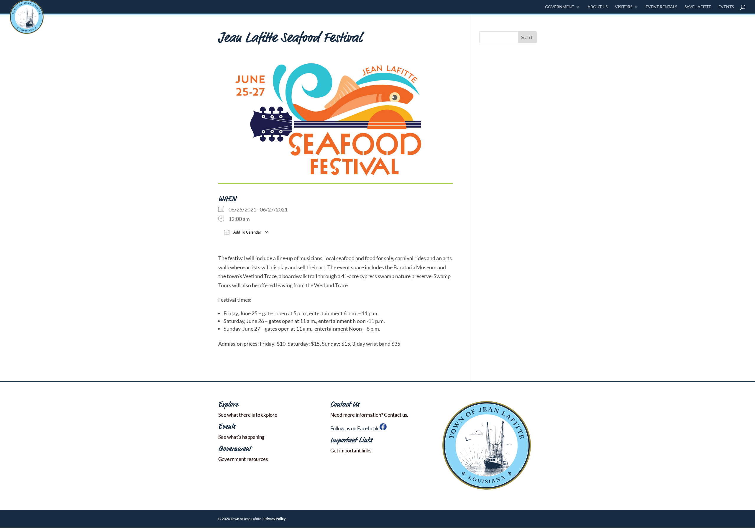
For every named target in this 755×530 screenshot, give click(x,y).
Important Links (351, 440)
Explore (228, 405)
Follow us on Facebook (355, 428)
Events (726, 7)
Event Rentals (661, 7)
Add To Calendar (246, 232)
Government (559, 7)
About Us (597, 7)
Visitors (623, 7)
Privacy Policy (274, 518)
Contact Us (345, 405)
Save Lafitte (698, 7)
